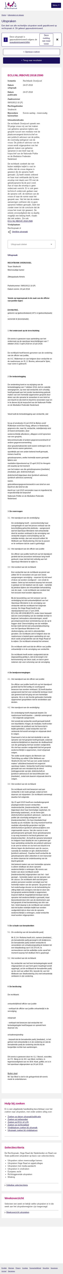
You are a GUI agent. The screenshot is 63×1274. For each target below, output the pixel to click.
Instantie (12, 81)
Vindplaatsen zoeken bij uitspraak (22, 1127)
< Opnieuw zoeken (31, 52)
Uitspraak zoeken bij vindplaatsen (22, 1130)
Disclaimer (11, 1271)
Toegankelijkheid (35, 1268)
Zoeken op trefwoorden (18, 1119)
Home (4, 15)
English (4, 1268)
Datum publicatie (12, 93)
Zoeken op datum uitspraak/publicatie (24, 1116)
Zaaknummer (14, 99)
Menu (55, 5)
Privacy (18, 1268)
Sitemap (11, 1268)
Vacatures (54, 1268)
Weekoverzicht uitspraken (17, 1212)
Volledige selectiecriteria (17, 1185)
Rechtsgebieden (15, 106)
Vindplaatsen (14, 224)
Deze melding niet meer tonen (46, 39)
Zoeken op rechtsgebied (18, 1125)
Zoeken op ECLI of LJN (18, 1122)
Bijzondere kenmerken (13, 114)
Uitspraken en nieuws (16, 15)
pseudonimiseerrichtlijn (20, 42)
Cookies (25, 1268)
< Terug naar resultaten (31, 60)
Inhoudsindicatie (16, 120)
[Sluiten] (57, 40)
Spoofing (46, 1268)
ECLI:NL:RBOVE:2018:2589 (20, 221)
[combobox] (31, 244)
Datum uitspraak (12, 86)
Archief (4, 1271)
